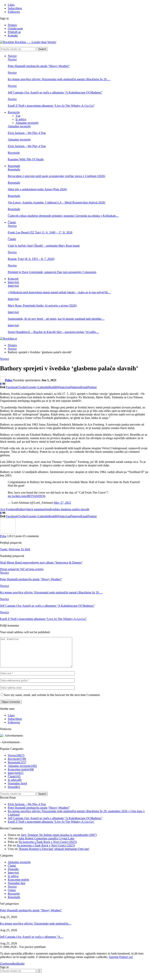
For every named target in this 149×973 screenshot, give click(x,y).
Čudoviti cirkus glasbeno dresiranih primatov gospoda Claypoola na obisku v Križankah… (63, 215)
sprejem (45, 509)
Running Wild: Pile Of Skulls (26, 159)
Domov (12, 25)
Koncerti (13, 278)
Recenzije (14, 112)
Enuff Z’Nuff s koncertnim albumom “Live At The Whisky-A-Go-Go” (51, 105)
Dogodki (14, 787)
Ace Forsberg (8, 509)
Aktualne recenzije (27, 122)
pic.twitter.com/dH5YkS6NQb (26, 496)
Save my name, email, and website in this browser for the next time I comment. (52, 695)
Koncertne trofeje (21, 769)
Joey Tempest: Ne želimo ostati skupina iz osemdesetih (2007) (59, 835)
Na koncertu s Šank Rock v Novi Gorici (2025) (48, 842)
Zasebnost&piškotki (12, 963)
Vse (18, 115)
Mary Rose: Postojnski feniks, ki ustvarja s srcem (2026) (42, 305)
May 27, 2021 (62, 502)
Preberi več (126, 957)
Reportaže (14, 166)
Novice (12, 56)
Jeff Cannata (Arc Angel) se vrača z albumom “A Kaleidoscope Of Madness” (55, 92)
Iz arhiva (21, 119)
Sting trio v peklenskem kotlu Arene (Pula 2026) (37, 189)
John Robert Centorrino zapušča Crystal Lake (46, 838)
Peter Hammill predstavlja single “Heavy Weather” (39, 66)
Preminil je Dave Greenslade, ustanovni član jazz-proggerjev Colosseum (52, 272)
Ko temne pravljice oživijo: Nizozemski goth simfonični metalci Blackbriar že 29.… (59, 79)
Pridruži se (14, 32)
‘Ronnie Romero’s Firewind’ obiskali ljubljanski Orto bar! (53, 849)
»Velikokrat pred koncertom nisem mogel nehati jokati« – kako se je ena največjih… (59, 292)
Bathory (22, 509)
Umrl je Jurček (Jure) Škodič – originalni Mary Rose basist (44, 245)
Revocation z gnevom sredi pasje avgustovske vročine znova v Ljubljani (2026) (56, 176)
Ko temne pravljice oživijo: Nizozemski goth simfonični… (35, 923)
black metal (34, 509)
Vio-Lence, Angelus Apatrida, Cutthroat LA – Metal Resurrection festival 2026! (56, 202)
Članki (12, 222)
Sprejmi (113, 957)
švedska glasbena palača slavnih (69, 509)
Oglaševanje (15, 28)
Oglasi (12, 890)
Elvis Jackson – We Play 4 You (27, 133)
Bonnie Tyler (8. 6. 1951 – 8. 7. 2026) (31, 259)
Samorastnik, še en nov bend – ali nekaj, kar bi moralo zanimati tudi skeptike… (56, 318)
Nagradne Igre (17, 783)
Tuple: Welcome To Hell (15, 549)
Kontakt (13, 35)
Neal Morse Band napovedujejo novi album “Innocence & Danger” (41, 562)
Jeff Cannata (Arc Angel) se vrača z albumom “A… (31, 936)
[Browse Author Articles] (8, 532)
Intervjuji (13, 282)
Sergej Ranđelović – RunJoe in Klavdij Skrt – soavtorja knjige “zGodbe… (53, 332)
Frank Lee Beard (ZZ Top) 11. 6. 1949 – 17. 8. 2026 (40, 232)
